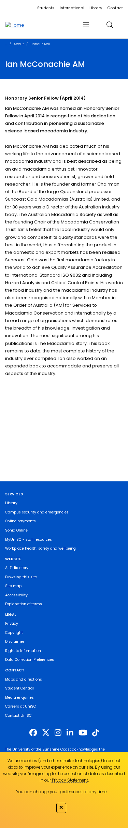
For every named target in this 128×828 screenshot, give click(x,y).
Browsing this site (21, 577)
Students (46, 8)
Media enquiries (19, 697)
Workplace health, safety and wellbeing (40, 548)
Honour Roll (40, 44)
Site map (13, 586)
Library (95, 8)
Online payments (20, 521)
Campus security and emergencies (37, 512)
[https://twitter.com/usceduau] (45, 732)
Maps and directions (23, 679)
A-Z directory (16, 567)
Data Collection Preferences (29, 659)
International (72, 8)
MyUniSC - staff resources (28, 539)
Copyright (14, 632)
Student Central (19, 688)
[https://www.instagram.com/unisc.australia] (58, 732)
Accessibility (16, 595)
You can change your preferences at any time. (61, 792)
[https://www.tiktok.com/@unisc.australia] (95, 732)
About (19, 44)
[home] (14, 24)
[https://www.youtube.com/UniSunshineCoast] (83, 732)
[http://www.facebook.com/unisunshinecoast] (33, 732)
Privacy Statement (70, 780)
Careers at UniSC (20, 706)
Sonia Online (16, 530)
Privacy (11, 623)
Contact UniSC (18, 715)
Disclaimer (14, 641)
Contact (115, 8)
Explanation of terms (23, 604)
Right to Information (23, 650)
